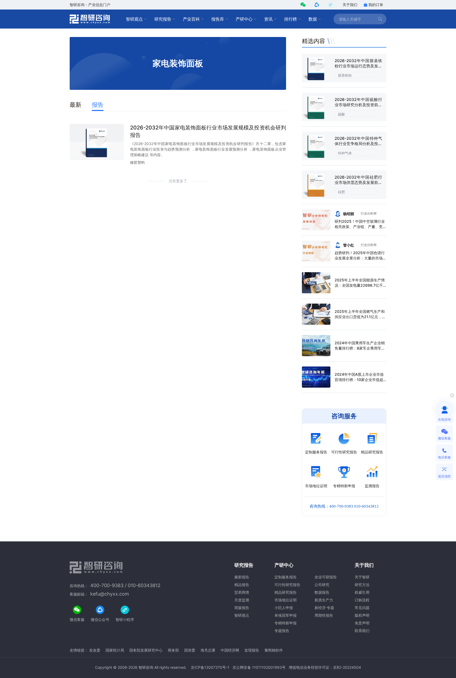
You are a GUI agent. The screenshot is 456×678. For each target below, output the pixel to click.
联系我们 (362, 630)
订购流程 (362, 600)
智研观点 (134, 19)
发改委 (94, 650)
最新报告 (241, 577)
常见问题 (362, 607)
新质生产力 (324, 600)
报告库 (217, 19)
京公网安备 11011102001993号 (259, 667)
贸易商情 (241, 592)
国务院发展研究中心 (146, 650)
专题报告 (281, 630)
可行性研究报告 (287, 584)
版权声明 (362, 615)
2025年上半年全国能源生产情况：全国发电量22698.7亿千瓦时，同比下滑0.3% (360, 285)
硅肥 (341, 192)
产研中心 (244, 19)
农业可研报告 (326, 577)
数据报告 (322, 592)
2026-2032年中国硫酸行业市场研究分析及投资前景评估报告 (358, 105)
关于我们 (350, 4)
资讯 (268, 19)
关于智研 (362, 577)
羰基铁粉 (345, 75)
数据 (312, 19)
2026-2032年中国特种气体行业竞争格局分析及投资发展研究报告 (358, 143)
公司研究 (322, 584)
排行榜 (290, 19)
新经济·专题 (324, 607)
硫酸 (341, 114)
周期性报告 (324, 615)
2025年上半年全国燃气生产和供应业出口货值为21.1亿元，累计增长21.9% (360, 316)
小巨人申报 (283, 607)
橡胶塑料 (137, 162)
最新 (75, 104)
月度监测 (241, 600)
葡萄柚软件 (273, 650)
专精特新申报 (285, 623)
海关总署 (208, 650)
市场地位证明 (285, 600)
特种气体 (345, 153)
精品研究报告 (285, 592)
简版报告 (241, 607)
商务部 (173, 650)
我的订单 (375, 4)
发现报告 (251, 650)
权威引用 (362, 592)
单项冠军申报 (285, 615)
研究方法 (362, 584)
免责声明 (362, 623)
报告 (97, 104)
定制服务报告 (285, 577)
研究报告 (162, 19)
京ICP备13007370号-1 (210, 667)
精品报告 (241, 584)
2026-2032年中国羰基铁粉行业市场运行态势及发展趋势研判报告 (358, 66)
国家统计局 (115, 650)
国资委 (189, 650)
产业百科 (191, 19)
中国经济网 (230, 650)
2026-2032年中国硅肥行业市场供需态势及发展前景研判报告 (358, 182)
